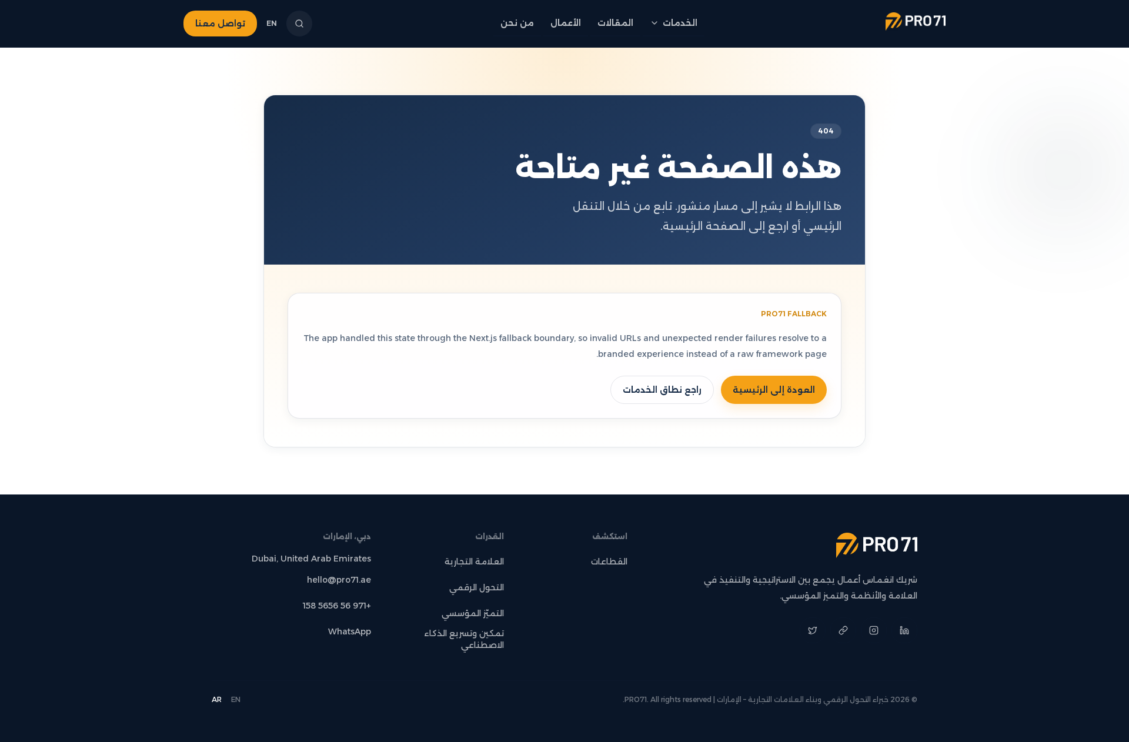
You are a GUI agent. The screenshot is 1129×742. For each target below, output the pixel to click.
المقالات (615, 23)
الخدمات (680, 23)
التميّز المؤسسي (473, 613)
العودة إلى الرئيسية (774, 390)
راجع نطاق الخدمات (662, 390)
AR (217, 699)
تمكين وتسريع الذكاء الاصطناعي (464, 639)
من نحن (517, 23)
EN (271, 23)
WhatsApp (349, 631)
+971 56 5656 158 (337, 605)
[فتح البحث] (299, 23)
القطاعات (609, 561)
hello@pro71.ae (339, 579)
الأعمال (565, 23)
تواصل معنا (220, 23)
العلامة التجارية (474, 561)
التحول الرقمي (476, 587)
